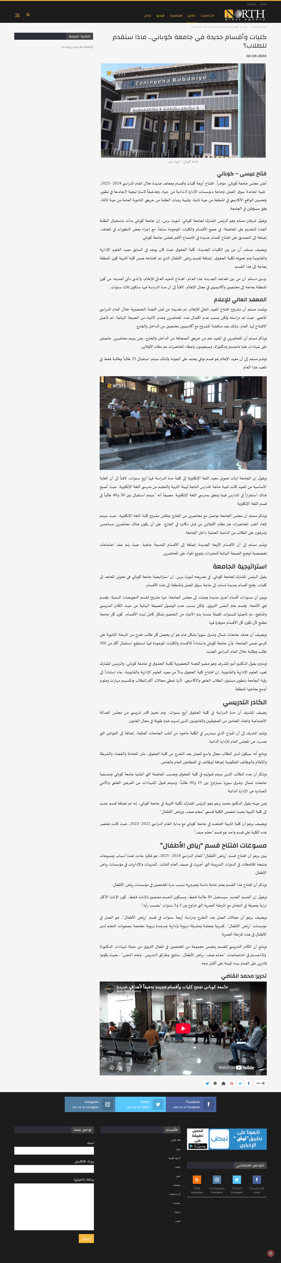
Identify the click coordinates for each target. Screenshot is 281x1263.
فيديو (161, 15)
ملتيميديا (176, 15)
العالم (177, 1167)
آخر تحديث (208, 15)
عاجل (147, 15)
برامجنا (177, 1212)
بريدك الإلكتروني (84, 1161)
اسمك (90, 1143)
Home (263, 4)
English (251, 4)
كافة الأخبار (175, 1140)
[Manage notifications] (270, 1253)
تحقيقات (176, 1185)
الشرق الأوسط (174, 1158)
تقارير (191, 15)
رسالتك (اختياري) (84, 1179)
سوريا (178, 1149)
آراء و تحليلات (174, 1194)
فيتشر (177, 1221)
